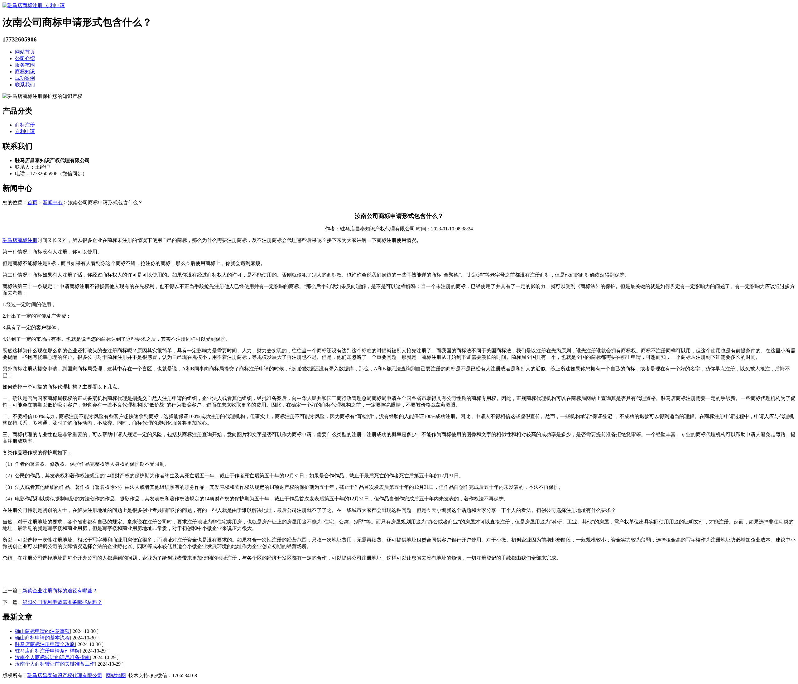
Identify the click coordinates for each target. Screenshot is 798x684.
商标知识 (25, 71)
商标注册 (25, 125)
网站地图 (116, 675)
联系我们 (25, 84)
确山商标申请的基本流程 (42, 637)
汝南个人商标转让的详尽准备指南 (52, 657)
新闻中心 (53, 202)
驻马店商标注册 (19, 240)
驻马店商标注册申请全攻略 (45, 644)
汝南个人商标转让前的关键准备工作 (55, 664)
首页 (32, 202)
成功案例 (25, 78)
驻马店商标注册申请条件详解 (47, 650)
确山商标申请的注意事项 (42, 631)
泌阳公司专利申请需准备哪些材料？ (62, 602)
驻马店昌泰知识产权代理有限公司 (64, 675)
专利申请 (25, 131)
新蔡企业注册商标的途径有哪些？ (59, 590)
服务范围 (25, 65)
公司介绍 (25, 58)
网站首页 (25, 52)
